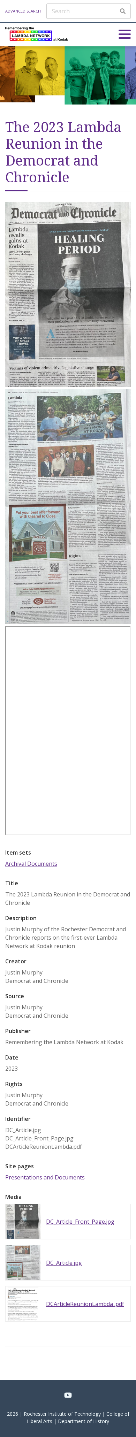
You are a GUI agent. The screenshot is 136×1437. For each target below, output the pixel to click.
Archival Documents (31, 863)
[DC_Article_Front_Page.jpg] (68, 385)
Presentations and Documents (45, 1177)
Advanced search (23, 11)
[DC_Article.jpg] (68, 622)
